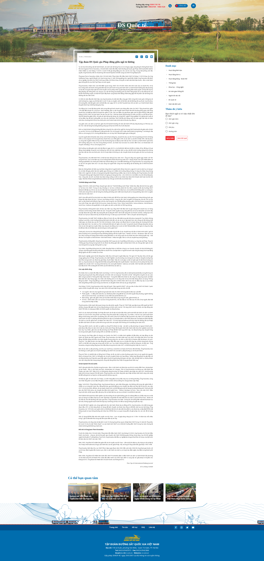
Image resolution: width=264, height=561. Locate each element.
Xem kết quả (182, 138)
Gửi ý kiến (170, 138)
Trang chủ (125, 29)
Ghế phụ (171, 127)
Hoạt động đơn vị (174, 74)
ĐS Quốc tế (172, 100)
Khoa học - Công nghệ (176, 87)
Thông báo (172, 83)
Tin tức (125, 527)
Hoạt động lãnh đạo (175, 70)
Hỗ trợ (134, 527)
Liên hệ (152, 527)
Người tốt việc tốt (174, 96)
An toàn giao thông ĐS (176, 91)
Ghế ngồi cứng (173, 123)
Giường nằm (173, 131)
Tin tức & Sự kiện (136, 29)
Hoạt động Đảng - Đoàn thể (178, 79)
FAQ (143, 527)
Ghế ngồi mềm (173, 119)
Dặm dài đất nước (175, 104)
